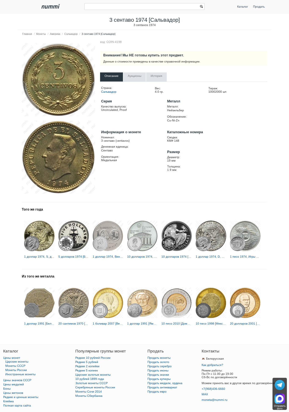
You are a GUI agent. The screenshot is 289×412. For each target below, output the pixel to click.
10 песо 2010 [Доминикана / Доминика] (176, 323)
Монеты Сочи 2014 (88, 391)
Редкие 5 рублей (86, 362)
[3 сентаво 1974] (58, 80)
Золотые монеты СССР (91, 383)
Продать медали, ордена (164, 383)
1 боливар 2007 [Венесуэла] (108, 323)
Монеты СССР (15, 365)
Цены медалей (13, 384)
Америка (55, 34)
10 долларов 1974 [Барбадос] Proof (176, 256)
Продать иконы (157, 370)
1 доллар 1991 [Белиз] (39, 323)
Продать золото (158, 362)
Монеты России (16, 370)
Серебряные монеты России (95, 387)
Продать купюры (159, 379)
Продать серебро (159, 366)
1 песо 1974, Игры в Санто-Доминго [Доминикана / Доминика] (245, 256)
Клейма (8, 401)
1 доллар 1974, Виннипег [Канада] (108, 256)
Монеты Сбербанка (88, 395)
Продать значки (158, 374)
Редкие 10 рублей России (92, 357)
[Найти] (201, 7)
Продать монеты (159, 357)
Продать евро (157, 391)
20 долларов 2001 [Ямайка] (245, 323)
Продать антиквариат (162, 387)
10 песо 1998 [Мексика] (211, 323)
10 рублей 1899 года (89, 379)
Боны (7, 388)
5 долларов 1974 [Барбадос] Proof (73, 256)
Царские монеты (16, 361)
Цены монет (11, 357)
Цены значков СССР (17, 380)
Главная (27, 34)
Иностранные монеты (20, 374)
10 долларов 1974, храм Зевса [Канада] (142, 256)
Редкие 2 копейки (87, 366)
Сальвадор (71, 34)
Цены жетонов (13, 392)
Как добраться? (212, 365)
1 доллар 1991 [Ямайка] (142, 323)
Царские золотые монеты (93, 374)
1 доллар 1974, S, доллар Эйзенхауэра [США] (39, 256)
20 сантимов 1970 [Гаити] (73, 323)
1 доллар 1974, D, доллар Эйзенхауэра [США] (211, 256)
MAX (205, 394)
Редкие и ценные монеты (20, 397)
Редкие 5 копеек (86, 370)
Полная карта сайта (17, 405)
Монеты (41, 34)
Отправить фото (280, 407)
